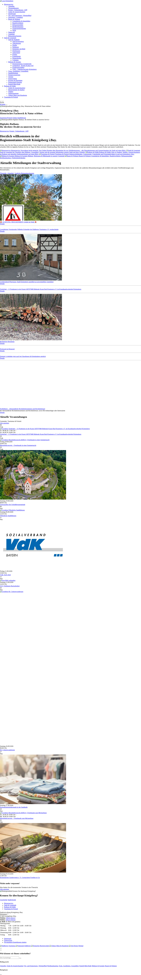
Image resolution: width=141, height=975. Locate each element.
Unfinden (15, 60)
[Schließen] (1, 948)
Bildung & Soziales (14, 62)
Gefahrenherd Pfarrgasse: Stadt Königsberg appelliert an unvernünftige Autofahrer (27, 282)
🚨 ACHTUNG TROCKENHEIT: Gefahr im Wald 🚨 (18, 222)
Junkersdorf (16, 53)
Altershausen (16, 43)
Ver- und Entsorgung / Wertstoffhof (19, 15)
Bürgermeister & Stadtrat (16, 90)
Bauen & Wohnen (14, 19)
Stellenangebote (13, 93)
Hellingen (15, 47)
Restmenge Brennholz (7, 341)
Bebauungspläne (17, 25)
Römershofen (16, 58)
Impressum (7, 938)
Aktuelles (11, 6)
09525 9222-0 (10, 918)
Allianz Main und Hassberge (17, 95)
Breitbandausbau (17, 27)
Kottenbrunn (16, 56)
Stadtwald (11, 32)
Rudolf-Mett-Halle (14, 84)
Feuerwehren (12, 78)
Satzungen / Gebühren (15, 17)
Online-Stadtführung (19, 118)
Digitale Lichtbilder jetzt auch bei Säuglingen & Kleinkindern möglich (23, 356)
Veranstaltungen (13, 8)
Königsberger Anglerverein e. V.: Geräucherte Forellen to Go (20, 877)
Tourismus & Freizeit (11, 97)
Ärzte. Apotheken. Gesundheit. (18, 71)
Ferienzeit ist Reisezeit (7, 349)
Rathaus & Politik (10, 86)
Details (2, 224)
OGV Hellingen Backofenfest (10, 586)
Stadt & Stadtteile (14, 40)
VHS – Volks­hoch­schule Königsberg (24, 69)
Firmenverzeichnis (14, 75)
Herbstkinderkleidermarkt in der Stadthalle (14, 807)
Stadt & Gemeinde (10, 38)
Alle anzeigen (4, 423)
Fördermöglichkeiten (19, 28)
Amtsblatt (11, 34)
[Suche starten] (20, 958)
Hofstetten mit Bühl (18, 49)
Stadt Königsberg (18, 41)
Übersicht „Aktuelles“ (7, 173)
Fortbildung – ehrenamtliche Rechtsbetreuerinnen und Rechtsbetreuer (22, 409)
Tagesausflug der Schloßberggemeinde (12, 504)
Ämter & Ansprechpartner (16, 12)
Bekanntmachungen (14, 36)
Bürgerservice (8, 4)
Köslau (14, 54)
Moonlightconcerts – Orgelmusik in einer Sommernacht (18, 445)
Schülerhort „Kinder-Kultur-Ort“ (23, 65)
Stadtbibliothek (13, 73)
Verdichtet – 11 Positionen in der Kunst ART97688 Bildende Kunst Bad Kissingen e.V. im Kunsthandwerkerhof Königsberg (40, 289)
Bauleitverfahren (17, 23)
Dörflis (14, 45)
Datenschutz (8, 940)
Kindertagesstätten (18, 67)
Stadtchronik (12, 900)
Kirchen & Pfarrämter (15, 80)
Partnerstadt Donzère (15, 82)
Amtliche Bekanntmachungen (24, 173)
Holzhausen (16, 51)
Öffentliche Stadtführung (8, 516)
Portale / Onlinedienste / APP (17, 10)
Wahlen (10, 91)
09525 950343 (10, 920)
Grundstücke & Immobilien (21, 21)
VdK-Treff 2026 (5, 575)
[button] (1, 101)
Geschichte (3, 900)
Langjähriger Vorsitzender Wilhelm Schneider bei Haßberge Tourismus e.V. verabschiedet (29, 229)
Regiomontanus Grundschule (21, 64)
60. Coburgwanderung (7, 750)
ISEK (14, 30)
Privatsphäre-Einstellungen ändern (15, 942)
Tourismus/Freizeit (6, 118)
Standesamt (12, 14)
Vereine (10, 77)
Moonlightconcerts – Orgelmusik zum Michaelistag (16, 818)
